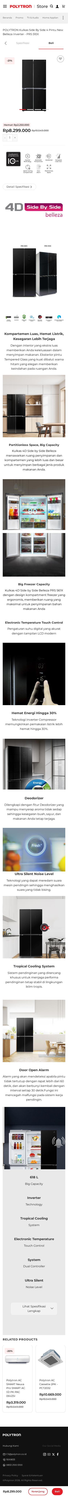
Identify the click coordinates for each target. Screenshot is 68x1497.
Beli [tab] (51, 43)
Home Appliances (52, 17)
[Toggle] (52, 1308)
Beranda (7, 17)
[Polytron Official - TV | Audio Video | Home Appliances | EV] (21, 6)
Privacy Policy (10, 1475)
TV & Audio (33, 17)
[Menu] (5, 6)
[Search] (51, 6)
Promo (19, 17)
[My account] (57, 6)
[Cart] (63, 6)
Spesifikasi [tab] (22, 43)
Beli (57, 1491)
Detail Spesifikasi (18, 186)
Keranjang (38, 1491)
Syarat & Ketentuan (32, 1475)
